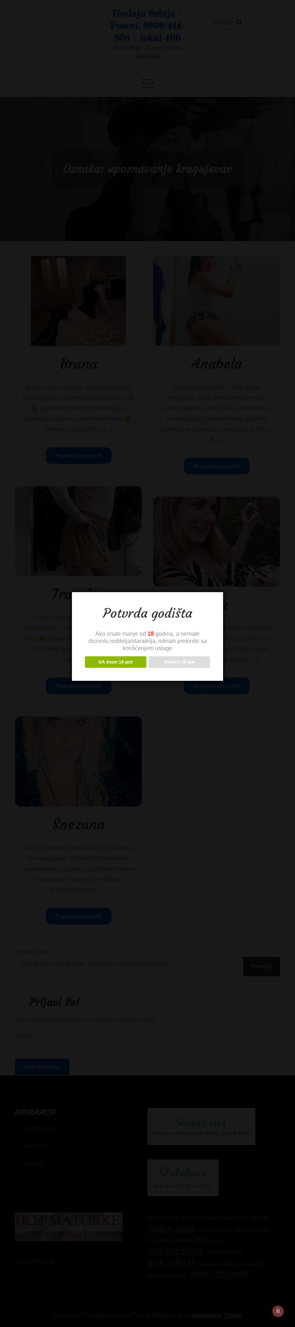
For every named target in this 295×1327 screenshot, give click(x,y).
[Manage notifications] (278, 1311)
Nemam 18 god (179, 662)
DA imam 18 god (115, 662)
